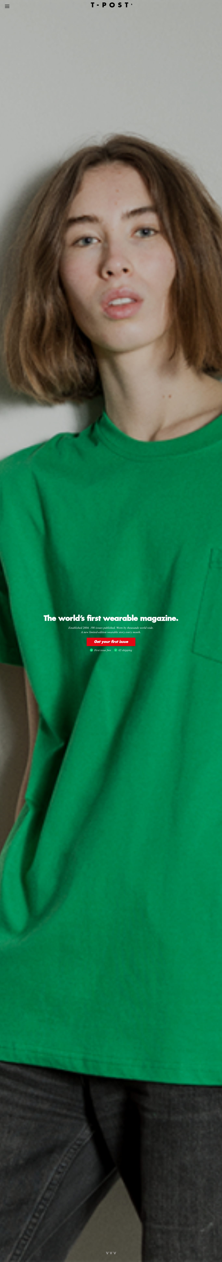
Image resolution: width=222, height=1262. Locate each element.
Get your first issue (111, 642)
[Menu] (7, 6)
